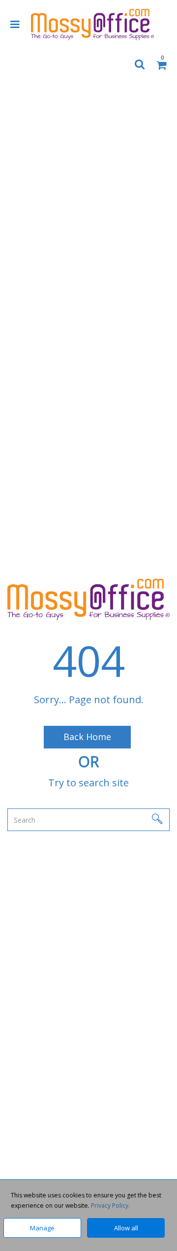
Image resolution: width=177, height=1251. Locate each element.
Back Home (87, 737)
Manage (42, 1227)
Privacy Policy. (110, 1205)
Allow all (126, 1227)
